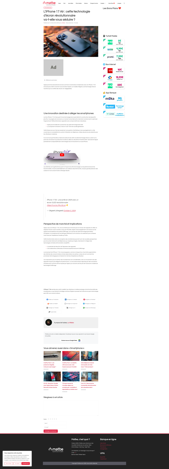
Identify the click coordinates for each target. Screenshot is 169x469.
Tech (64, 3)
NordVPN (102, 457)
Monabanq (103, 447)
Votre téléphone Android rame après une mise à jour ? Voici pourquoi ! (87, 364)
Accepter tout (26, 463)
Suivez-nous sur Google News (69, 340)
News (59, 3)
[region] (17, 458)
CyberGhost (103, 459)
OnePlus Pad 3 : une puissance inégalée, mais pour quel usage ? (50, 364)
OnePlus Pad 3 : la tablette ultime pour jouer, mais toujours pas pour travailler (69, 364)
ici (75, 452)
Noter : (45, 419)
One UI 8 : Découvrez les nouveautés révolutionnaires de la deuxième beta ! (88, 385)
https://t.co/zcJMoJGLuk (56, 205)
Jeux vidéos (70, 3)
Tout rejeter (17, 463)
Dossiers (102, 3)
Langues (119, 3)
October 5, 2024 (70, 211)
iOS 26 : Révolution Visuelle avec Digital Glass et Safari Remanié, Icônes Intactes (51, 385)
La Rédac (71, 322)
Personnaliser (8, 463)
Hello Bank (103, 443)
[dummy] (53, 75)
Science (86, 3)
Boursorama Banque (105, 445)
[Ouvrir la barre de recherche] (124, 3)
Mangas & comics (94, 3)
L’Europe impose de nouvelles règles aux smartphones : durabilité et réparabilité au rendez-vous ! (70, 386)
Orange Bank (103, 449)
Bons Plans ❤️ (112, 3)
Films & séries (79, 3)
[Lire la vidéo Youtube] (62, 154)
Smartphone (47, 7)
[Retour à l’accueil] (49, 3)
